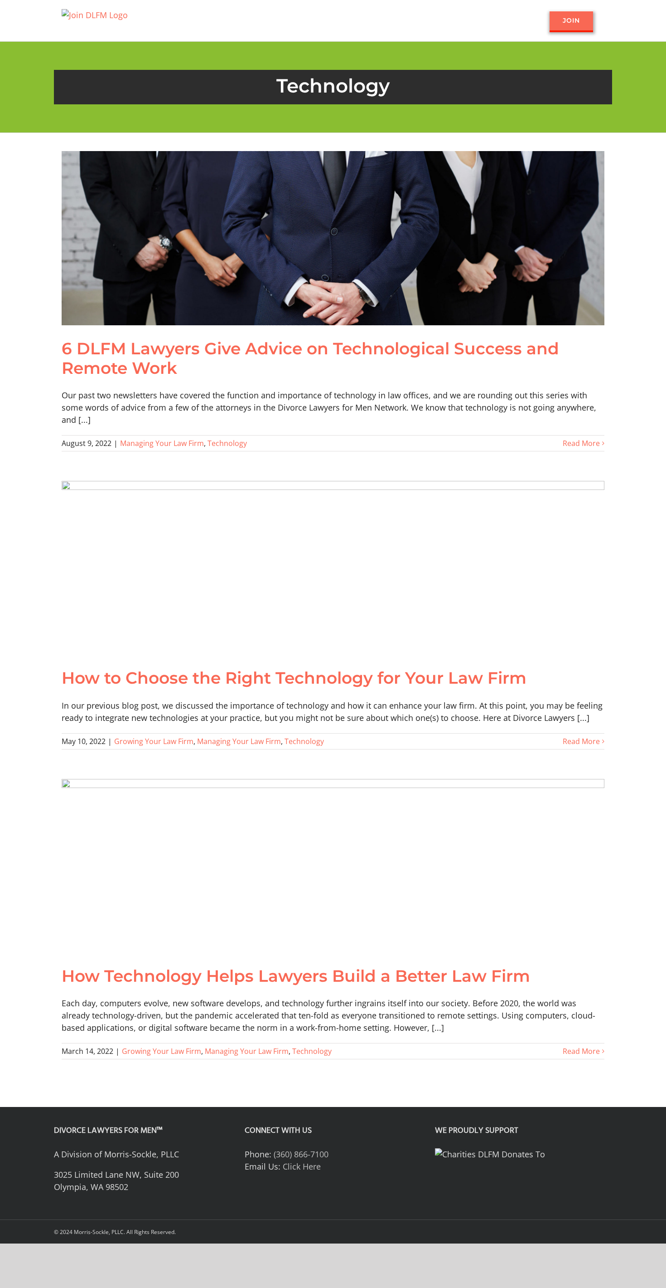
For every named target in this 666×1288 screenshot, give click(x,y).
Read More (581, 443)
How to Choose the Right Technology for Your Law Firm (294, 678)
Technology (227, 443)
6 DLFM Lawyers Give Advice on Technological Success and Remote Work (310, 358)
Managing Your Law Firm (162, 443)
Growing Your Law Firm (153, 741)
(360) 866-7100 (301, 1154)
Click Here (302, 1166)
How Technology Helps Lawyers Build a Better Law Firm (296, 976)
